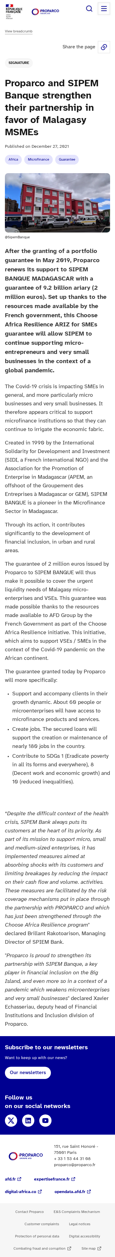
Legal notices (79, 1224)
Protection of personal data (37, 1236)
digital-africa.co (20, 1192)
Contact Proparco (29, 1212)
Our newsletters (28, 1072)
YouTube (45, 1120)
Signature (19, 63)
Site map (89, 1249)
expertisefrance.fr (52, 1179)
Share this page (104, 47)
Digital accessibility (84, 1236)
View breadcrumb (19, 31)
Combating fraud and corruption (39, 1249)
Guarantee (67, 160)
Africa (13, 160)
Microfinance (38, 160)
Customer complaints (42, 1224)
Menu (104, 8)
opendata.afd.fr (70, 1192)
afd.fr (10, 1179)
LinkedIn (28, 1120)
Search (89, 8)
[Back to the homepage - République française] (45, 12)
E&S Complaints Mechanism (77, 1212)
